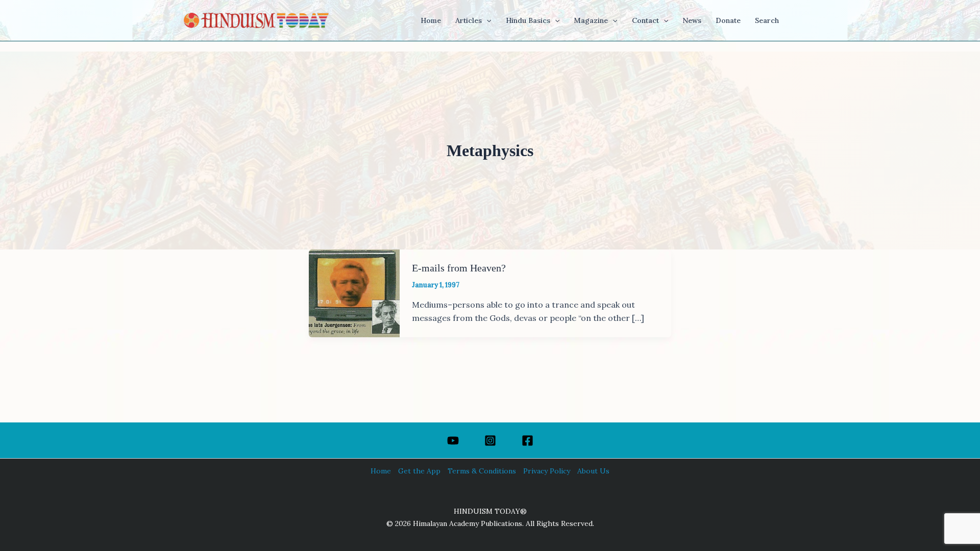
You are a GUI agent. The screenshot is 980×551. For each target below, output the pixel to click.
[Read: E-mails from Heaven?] (354, 292)
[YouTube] (453, 440)
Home (381, 470)
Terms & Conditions (482, 470)
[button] (486, 20)
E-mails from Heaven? (459, 267)
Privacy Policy (546, 470)
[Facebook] (527, 440)
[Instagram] (490, 440)
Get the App (419, 470)
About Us (593, 470)
